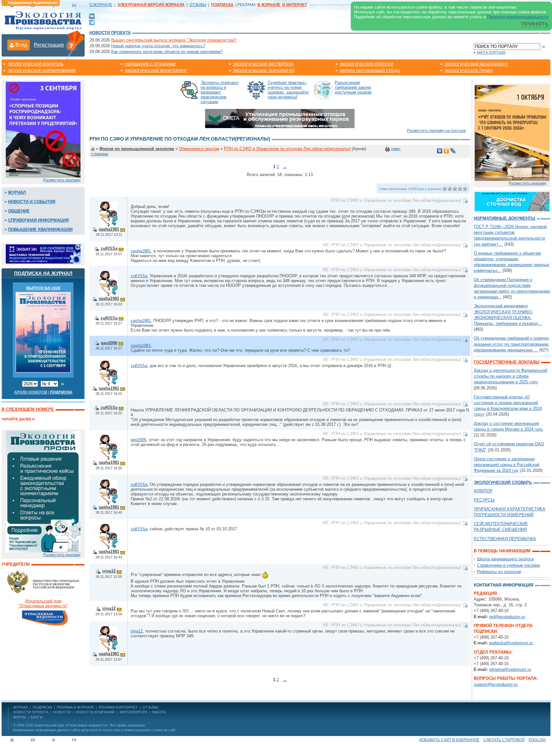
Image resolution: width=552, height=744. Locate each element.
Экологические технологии (264, 70)
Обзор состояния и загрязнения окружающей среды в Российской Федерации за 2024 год (506, 464)
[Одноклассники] (446, 151)
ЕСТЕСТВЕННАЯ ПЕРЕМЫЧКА (505, 538)
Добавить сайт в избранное (449, 740)
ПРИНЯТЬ (535, 24)
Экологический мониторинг (156, 70)
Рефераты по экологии (499, 571)
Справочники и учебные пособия (508, 565)
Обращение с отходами (150, 64)
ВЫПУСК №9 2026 (43, 288)
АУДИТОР (483, 490)
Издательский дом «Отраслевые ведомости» (71, 725)
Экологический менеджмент (476, 64)
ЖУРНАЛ (20, 707)
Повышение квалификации (40, 229)
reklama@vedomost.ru (510, 669)
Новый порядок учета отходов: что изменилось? (158, 45)
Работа (158, 712)
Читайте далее (16, 419)
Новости (62, 712)
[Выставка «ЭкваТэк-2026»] (43, 253)
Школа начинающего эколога (505, 558)
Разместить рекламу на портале (436, 130)
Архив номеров (30, 392)
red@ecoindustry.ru (507, 616)
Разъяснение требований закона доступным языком (353, 87)
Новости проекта (110, 32)
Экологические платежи (367, 64)
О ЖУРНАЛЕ (100, 5)
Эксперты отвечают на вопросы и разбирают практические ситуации (220, 92)
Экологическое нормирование (41, 70)
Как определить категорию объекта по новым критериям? (167, 51)
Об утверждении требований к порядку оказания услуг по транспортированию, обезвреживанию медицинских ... (512, 344)
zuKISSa (109, 248)
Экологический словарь (503, 482)
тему (395, 148)
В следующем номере (28, 409)
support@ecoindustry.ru (496, 684)
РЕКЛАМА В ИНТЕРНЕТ (118, 707)
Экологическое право (468, 70)
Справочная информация (38, 220)
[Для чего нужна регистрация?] (71, 45)
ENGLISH (537, 740)
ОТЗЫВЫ (197, 5)
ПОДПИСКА (42, 707)
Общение (19, 211)
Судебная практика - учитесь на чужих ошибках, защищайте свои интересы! (288, 89)
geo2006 (109, 343)
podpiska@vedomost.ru (511, 642)
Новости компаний (95, 712)
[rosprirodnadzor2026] (43, 129)
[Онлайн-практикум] (512, 132)
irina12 (109, 571)
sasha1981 (109, 229)
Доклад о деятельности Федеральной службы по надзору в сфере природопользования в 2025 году (510, 376)
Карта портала (491, 52)
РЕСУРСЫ (484, 500)
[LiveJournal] (453, 151)
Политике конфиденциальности (517, 16)
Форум (19, 717)
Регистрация (49, 45)
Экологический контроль (35, 64)
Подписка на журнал (43, 273)
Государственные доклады (507, 362)
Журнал (17, 192)
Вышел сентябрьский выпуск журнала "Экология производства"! (174, 40)
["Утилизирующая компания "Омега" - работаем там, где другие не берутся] (280, 118)
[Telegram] (92, 21)
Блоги (36, 717)
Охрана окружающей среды (370, 70)
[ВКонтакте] (92, 15)
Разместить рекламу (61, 180)
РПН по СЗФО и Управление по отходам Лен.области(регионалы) (287, 148)
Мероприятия (133, 712)
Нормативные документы (504, 218)
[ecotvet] (43, 491)
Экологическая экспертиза (263, 64)
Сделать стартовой (504, 740)
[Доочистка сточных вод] (512, 201)
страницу (100, 153)
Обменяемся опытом (199, 148)
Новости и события (31, 201)
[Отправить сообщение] (122, 229)
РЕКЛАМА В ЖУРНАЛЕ (75, 707)
